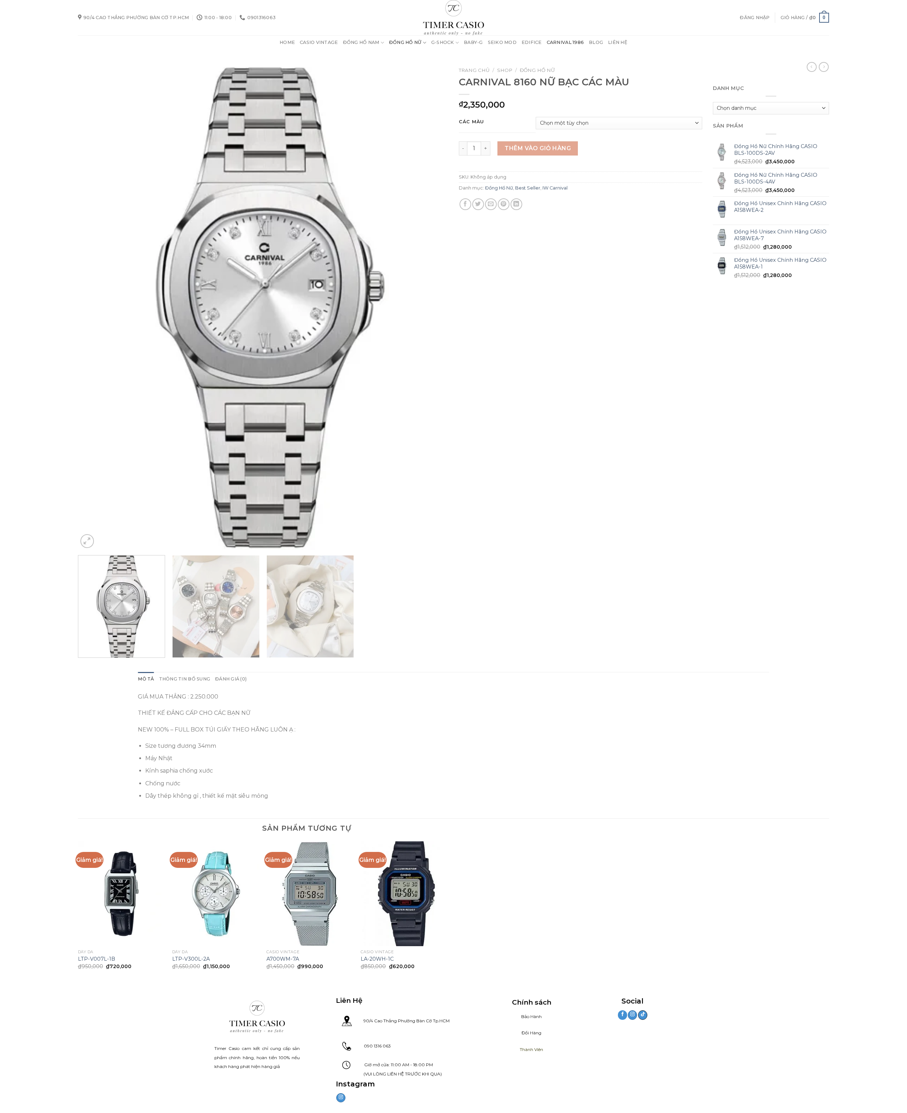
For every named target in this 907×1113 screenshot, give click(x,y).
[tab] (146, 679)
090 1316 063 (371, 1046)
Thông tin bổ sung (184, 679)
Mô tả (146, 679)
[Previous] (94, 306)
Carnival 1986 (565, 42)
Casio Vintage (319, 42)
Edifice (532, 42)
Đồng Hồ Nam (361, 42)
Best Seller (527, 188)
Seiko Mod (502, 42)
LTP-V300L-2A (191, 959)
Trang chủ (474, 70)
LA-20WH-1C (377, 959)
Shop (504, 70)
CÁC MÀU (471, 121)
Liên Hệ (617, 42)
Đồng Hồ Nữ (405, 42)
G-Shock (442, 42)
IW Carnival (555, 188)
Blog (596, 42)
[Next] (432, 306)
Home (287, 42)
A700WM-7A (282, 959)
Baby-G (473, 42)
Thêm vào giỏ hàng (538, 148)
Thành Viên (531, 1049)
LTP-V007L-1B (96, 959)
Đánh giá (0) (231, 679)
